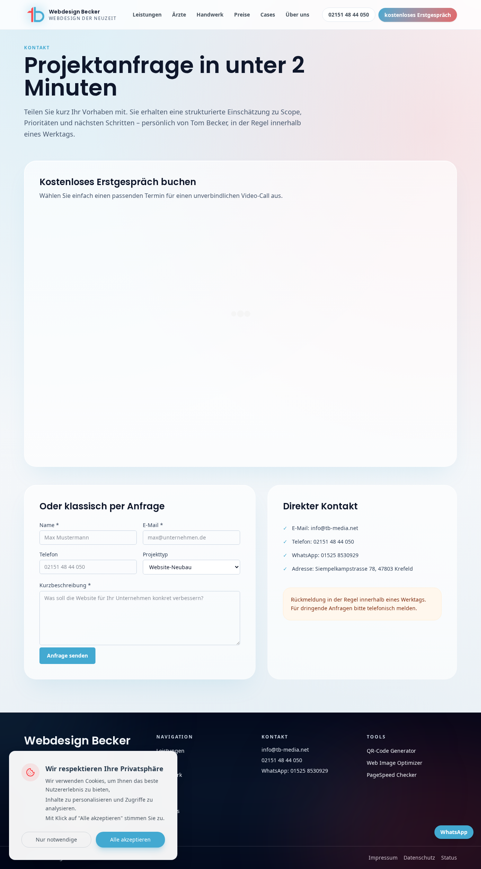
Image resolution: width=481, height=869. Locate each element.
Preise (242, 14)
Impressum (383, 857)
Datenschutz (419, 857)
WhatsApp (453, 832)
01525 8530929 (339, 555)
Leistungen (147, 14)
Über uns (297, 14)
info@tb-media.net (334, 528)
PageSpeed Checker (392, 774)
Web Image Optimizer (394, 762)
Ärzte (179, 14)
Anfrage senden (67, 655)
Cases (267, 14)
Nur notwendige (56, 839)
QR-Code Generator (391, 750)
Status (449, 857)
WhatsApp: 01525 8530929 (295, 770)
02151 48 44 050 (348, 14)
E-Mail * (153, 525)
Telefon (48, 554)
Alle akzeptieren (130, 839)
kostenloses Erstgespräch (417, 14)
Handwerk (210, 14)
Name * (49, 525)
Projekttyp (155, 554)
